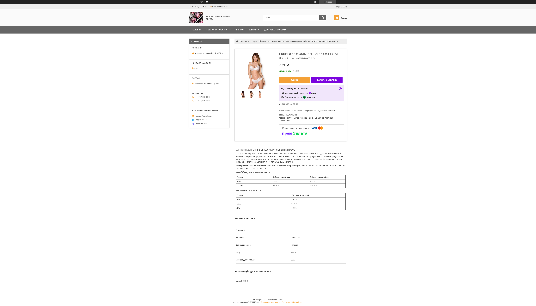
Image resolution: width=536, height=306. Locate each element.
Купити (295, 80)
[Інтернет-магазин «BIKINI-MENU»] (196, 23)
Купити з (322, 80)
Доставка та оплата (275, 30)
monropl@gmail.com (203, 116)
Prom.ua (281, 300)
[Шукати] (322, 17)
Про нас (239, 30)
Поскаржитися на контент (271, 302)
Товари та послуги (216, 30)
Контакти (254, 30)
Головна (196, 30)
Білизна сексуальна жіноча (271, 41)
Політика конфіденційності (292, 302)
